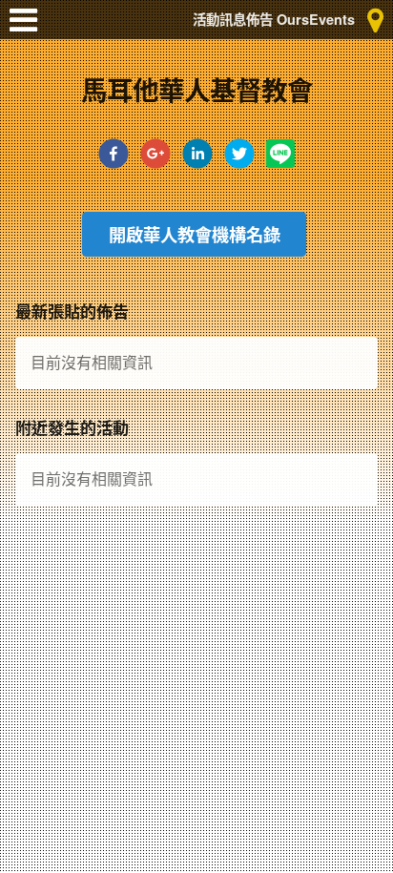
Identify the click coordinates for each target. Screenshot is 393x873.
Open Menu (29, 28)
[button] (113, 158)
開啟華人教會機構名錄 (194, 234)
